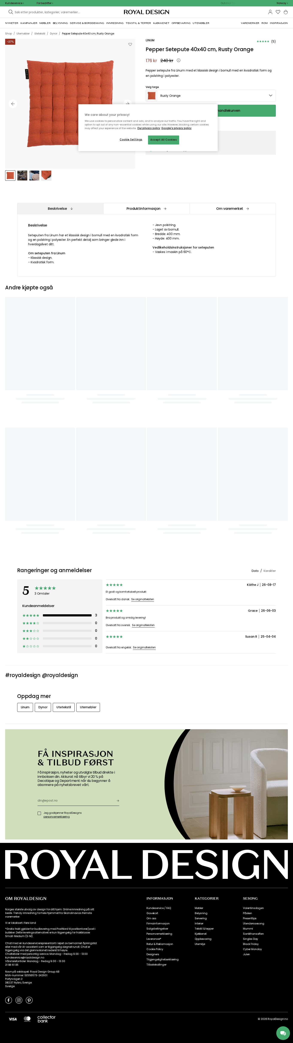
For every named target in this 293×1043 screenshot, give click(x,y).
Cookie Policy (154, 949)
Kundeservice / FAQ (158, 908)
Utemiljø (200, 944)
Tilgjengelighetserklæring (162, 959)
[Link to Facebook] (8, 1000)
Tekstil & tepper (204, 928)
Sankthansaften (253, 934)
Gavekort (152, 913)
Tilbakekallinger (156, 964)
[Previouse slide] (13, 104)
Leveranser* (153, 939)
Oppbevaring (203, 939)
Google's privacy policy (176, 128)
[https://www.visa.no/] (13, 1019)
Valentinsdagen (253, 908)
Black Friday (251, 944)
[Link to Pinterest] (29, 1000)
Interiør (199, 923)
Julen (246, 954)
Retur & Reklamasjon (159, 944)
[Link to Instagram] (18, 1000)
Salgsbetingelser (157, 928)
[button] (282, 3)
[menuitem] (11, 23)
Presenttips (250, 918)
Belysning (201, 913)
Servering (201, 918)
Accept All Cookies (163, 139)
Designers (152, 954)
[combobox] (282, 3)
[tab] (60, 208)
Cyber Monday (252, 949)
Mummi (248, 928)
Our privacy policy (148, 128)
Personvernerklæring (159, 934)
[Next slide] (127, 104)
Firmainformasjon (157, 923)
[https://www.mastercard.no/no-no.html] (27, 1019)
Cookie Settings (131, 139)
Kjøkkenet (201, 934)
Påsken (247, 913)
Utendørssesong (253, 923)
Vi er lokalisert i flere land (20, 923)
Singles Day (250, 939)
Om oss (151, 918)
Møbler (199, 908)
